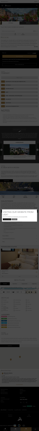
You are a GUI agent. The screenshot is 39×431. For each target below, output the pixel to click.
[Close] (36, 210)
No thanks (14, 219)
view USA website (7, 219)
